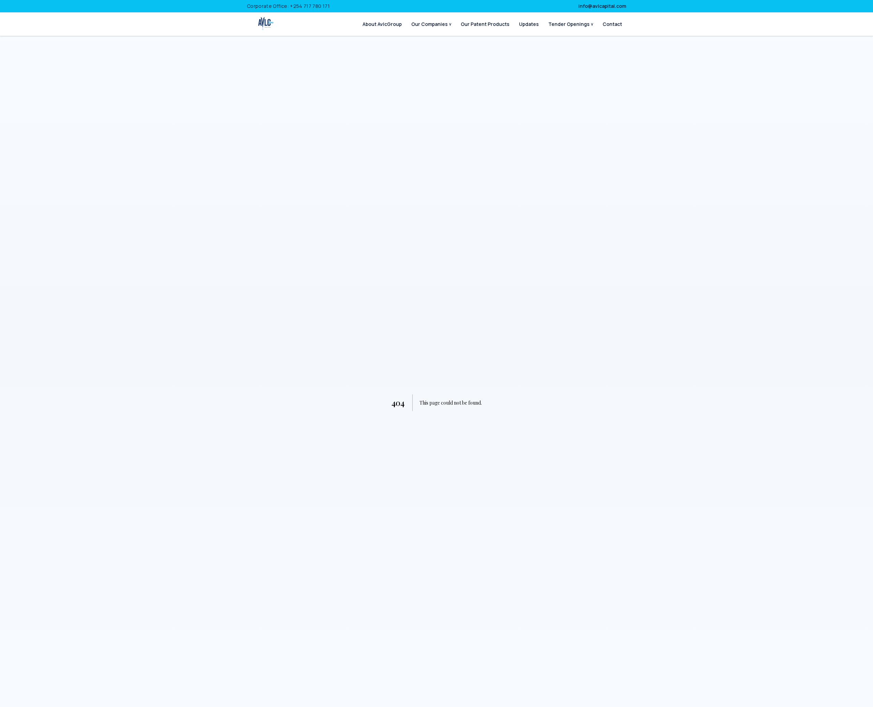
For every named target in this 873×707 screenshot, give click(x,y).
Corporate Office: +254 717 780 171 (288, 6)
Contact (612, 24)
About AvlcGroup (382, 24)
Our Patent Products (485, 24)
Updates (529, 24)
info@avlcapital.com (602, 6)
